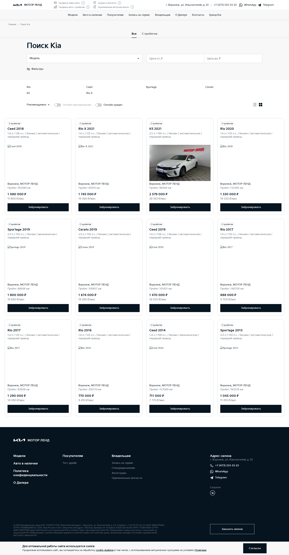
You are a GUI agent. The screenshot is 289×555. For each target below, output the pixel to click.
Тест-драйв (70, 463)
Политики (200, 550)
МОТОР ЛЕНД (33, 5)
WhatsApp (250, 5)
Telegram (268, 5)
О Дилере (181, 15)
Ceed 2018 (16, 129)
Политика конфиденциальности (30, 473)
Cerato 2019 (87, 229)
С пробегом (149, 33)
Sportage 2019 (19, 229)
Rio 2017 (226, 229)
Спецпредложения (123, 468)
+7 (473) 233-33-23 (225, 5)
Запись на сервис (139, 15)
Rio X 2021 (86, 129)
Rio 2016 (85, 330)
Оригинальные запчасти (127, 478)
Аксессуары (119, 473)
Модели (73, 15)
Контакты (198, 15)
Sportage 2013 (231, 330)
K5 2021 (155, 129)
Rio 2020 (227, 129)
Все (134, 33)
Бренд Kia (215, 15)
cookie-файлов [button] (105, 550)
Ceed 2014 (157, 330)
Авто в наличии (92, 15)
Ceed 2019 (157, 229)
